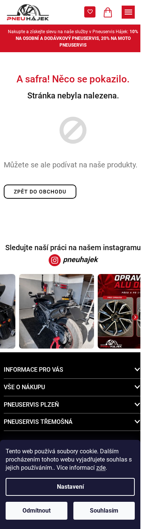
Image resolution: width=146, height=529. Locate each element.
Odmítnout (36, 510)
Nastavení (70, 486)
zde (101, 467)
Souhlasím (104, 510)
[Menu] (128, 12)
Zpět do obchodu (40, 192)
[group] (55, 311)
